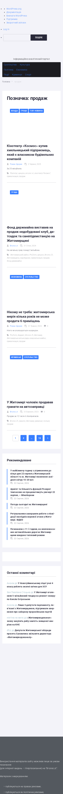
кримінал (39, 421)
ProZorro (33, 255)
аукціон (21, 173)
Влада (14, 111)
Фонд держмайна (14, 261)
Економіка (16, 277)
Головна (6, 82)
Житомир (38, 335)
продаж (22, 176)
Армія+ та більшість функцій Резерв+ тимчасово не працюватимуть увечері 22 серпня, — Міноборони (32, 492)
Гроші (24, 111)
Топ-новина (36, 111)
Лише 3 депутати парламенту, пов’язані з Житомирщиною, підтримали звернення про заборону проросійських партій (31, 608)
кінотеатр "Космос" (42, 173)
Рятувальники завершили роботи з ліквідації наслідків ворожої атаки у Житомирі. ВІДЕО (32, 516)
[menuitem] (33, 37)
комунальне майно (38, 338)
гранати (22, 421)
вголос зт (30, 173)
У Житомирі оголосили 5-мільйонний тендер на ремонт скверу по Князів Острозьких (31, 595)
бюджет (21, 335)
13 (39, 438)
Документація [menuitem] (13, 12)
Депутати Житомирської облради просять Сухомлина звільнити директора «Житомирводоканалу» (29, 633)
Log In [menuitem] (6, 29)
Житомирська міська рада (18, 338)
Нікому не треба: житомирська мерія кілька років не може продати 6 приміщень (31, 316)
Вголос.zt (14, 246)
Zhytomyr (14, 173)
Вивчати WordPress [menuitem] (16, 15)
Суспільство (31, 277)
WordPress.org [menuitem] (13, 9)
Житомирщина (13, 258)
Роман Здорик (16, 164)
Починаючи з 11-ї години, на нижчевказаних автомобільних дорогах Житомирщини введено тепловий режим (33, 532)
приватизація (12, 176)
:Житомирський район (19, 255)
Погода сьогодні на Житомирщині (28, 504)
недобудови (25, 258)
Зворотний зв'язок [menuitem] (16, 22)
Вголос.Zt (49, 255)
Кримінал (16, 357)
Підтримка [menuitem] (12, 19)
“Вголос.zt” (51, 768)
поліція (46, 421)
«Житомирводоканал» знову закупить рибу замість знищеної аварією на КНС (30, 621)
